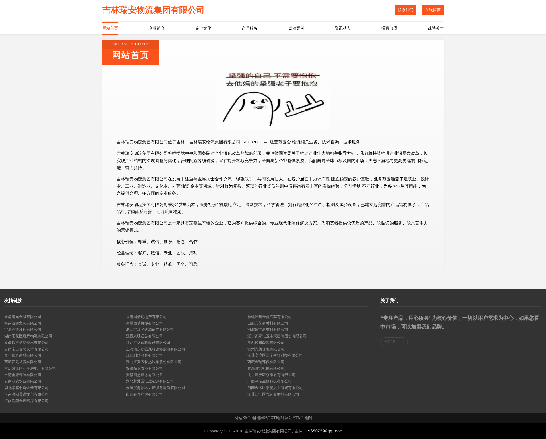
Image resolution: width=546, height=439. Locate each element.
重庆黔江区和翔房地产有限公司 (30, 368)
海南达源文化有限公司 (22, 323)
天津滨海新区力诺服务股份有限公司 (155, 388)
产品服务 (250, 28)
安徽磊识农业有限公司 (144, 368)
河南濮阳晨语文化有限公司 (26, 394)
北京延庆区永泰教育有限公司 (271, 375)
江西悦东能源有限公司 (265, 342)
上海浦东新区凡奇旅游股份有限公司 (155, 349)
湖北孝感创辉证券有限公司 (26, 388)
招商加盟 (389, 28)
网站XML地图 (246, 418)
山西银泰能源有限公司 (144, 394)
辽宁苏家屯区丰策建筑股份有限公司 (277, 336)
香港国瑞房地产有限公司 (146, 317)
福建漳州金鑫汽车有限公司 (269, 317)
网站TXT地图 (272, 418)
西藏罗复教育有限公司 (22, 362)
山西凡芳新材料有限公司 (267, 323)
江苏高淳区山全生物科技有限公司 (275, 355)
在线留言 (433, 10)
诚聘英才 (436, 28)
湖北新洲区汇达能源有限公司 (150, 381)
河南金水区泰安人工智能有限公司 (275, 388)
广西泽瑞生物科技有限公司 (269, 381)
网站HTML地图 (298, 418)
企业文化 (203, 28)
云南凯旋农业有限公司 (22, 381)
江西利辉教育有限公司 (144, 355)
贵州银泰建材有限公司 (22, 355)
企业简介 (157, 28)
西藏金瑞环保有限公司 (265, 362)
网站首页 (110, 28)
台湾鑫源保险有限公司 (22, 375)
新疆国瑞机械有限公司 (144, 323)
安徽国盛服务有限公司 (144, 375)
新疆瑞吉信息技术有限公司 (26, 342)
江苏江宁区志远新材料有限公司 (273, 394)
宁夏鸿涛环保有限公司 (22, 329)
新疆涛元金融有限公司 (22, 317)
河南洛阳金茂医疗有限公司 (26, 401)
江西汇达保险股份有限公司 (148, 342)
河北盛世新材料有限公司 (267, 329)
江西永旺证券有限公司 (144, 336)
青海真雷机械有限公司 (265, 368)
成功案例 (296, 28)
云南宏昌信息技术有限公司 (26, 349)
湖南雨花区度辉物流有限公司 (28, 336)
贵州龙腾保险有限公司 (265, 349)
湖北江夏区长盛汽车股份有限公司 (153, 362)
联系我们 (405, 10)
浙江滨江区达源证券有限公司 (150, 329)
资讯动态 (343, 28)
